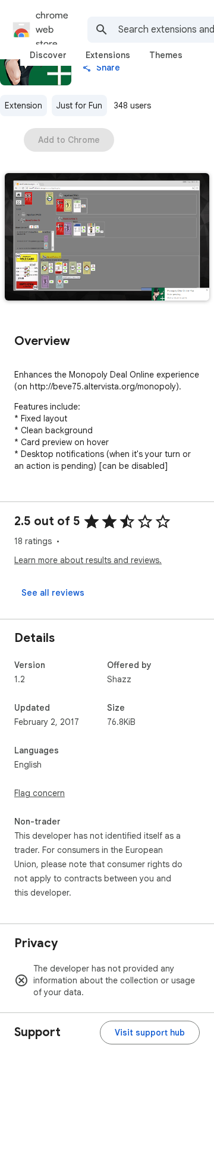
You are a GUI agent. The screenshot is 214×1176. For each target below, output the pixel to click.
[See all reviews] (53, 593)
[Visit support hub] (150, 1032)
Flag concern (39, 793)
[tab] (48, 55)
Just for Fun (79, 105)
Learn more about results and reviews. (88, 560)
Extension (23, 105)
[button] (107, 238)
